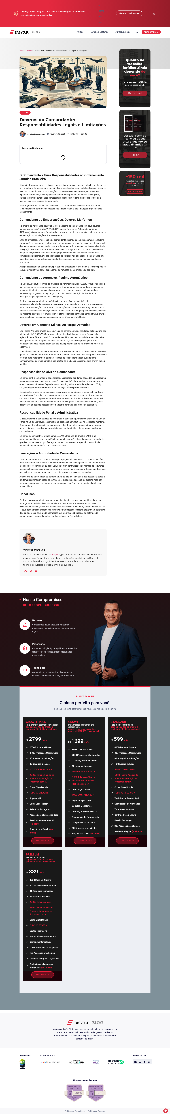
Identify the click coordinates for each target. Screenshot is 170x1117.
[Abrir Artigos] (85, 32)
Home (22, 51)
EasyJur (29, 51)
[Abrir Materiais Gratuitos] (110, 32)
